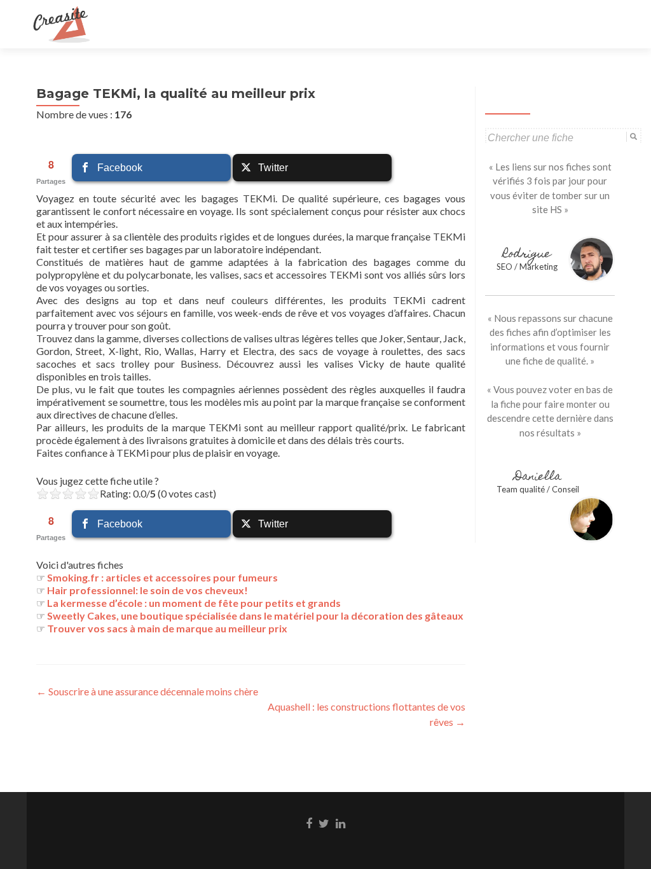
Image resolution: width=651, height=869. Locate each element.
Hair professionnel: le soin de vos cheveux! (147, 590)
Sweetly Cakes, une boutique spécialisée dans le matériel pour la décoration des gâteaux (255, 615)
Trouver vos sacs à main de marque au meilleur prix (167, 628)
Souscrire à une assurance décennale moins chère (147, 691)
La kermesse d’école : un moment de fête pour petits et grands (194, 603)
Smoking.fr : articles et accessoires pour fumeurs (162, 577)
